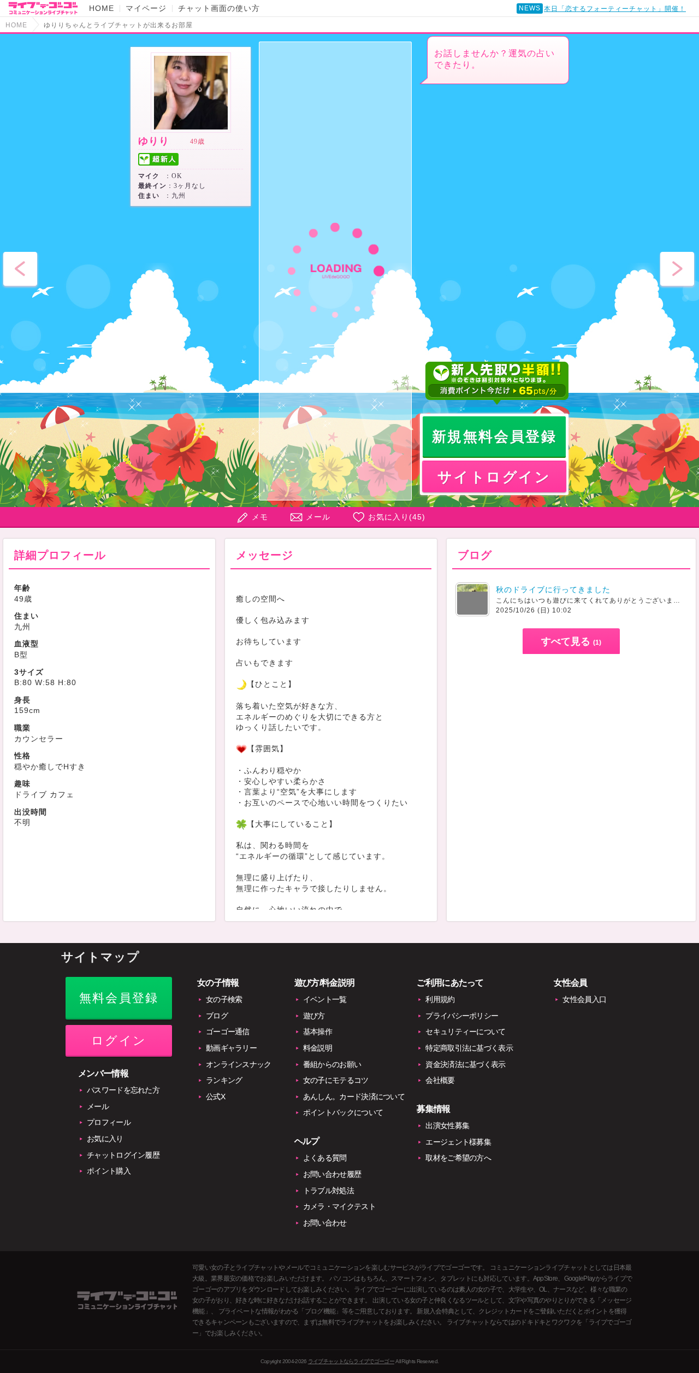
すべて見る (571, 641)
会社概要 (439, 1080)
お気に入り (105, 1138)
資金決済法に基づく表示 (465, 1064)
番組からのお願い (332, 1064)
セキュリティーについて (465, 1031)
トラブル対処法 (328, 1190)
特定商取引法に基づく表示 (469, 1048)
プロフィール (109, 1122)
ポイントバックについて (343, 1112)
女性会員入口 (584, 999)
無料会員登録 (118, 998)
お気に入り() (396, 516)
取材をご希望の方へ (458, 1157)
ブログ (217, 1015)
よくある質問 (325, 1157)
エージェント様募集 (458, 1142)
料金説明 (317, 1048)
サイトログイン (493, 477)
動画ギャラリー (231, 1048)
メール (318, 516)
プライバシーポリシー (461, 1015)
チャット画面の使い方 (219, 8)
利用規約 (439, 999)
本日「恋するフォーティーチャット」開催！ (615, 9)
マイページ (146, 8)
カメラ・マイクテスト (339, 1206)
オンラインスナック (238, 1064)
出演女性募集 (447, 1125)
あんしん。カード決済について (354, 1096)
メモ (260, 516)
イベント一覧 (325, 999)
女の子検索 (224, 999)
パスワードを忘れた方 (123, 1090)
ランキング (224, 1080)
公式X (215, 1096)
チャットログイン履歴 (123, 1155)
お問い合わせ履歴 (332, 1174)
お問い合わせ (325, 1222)
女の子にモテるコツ (336, 1080)
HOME (101, 8)
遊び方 (314, 1015)
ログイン (118, 1040)
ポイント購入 (109, 1170)
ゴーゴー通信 (228, 1031)
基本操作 (317, 1031)
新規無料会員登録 (494, 436)
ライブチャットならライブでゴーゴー (351, 1361)
